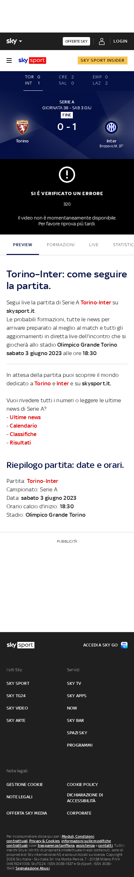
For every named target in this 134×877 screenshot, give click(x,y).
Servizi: (74, 669)
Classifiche (23, 434)
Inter (105, 302)
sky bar (75, 720)
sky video (17, 708)
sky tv (74, 683)
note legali (19, 796)
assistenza (85, 845)
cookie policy (82, 784)
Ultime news (25, 417)
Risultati (20, 442)
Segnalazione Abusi (33, 868)
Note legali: (17, 770)
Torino (89, 302)
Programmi (79, 745)
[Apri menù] (9, 60)
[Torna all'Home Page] (32, 60)
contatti (105, 845)
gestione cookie (25, 784)
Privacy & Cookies (44, 841)
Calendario (23, 425)
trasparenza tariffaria (56, 845)
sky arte (16, 720)
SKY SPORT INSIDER (103, 60)
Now (72, 708)
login (120, 41)
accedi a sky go (100, 645)
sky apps (77, 695)
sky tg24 (16, 695)
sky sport (18, 683)
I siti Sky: (15, 669)
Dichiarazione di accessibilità (85, 797)
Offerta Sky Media (27, 813)
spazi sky (77, 732)
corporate (79, 813)
